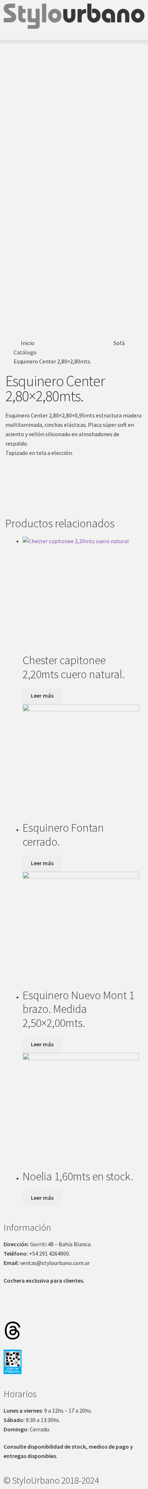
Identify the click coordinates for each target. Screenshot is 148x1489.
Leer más (42, 695)
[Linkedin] (127, 1310)
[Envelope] (108, 1310)
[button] (74, 42)
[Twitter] (51, 1310)
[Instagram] (13, 1310)
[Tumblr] (70, 1310)
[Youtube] (89, 1310)
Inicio (27, 342)
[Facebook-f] (32, 1310)
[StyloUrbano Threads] (13, 1331)
